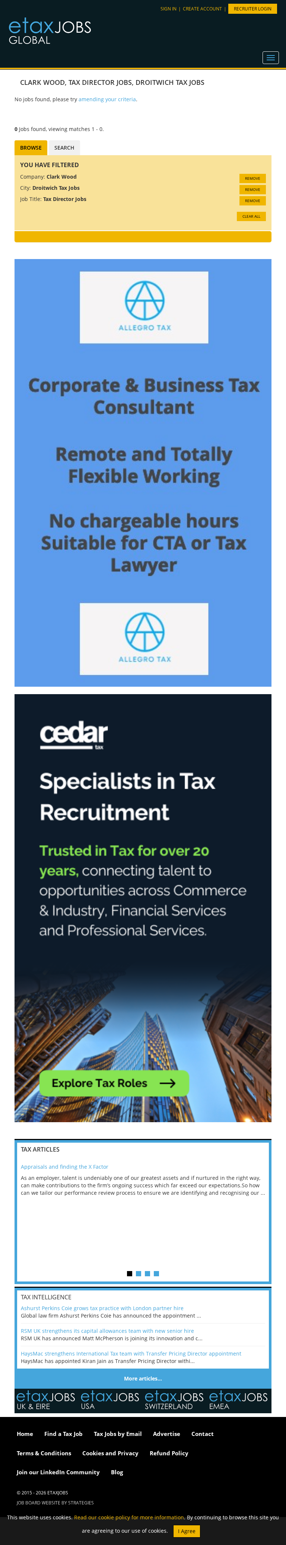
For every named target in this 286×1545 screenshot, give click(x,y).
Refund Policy (169, 1453)
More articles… (143, 1378)
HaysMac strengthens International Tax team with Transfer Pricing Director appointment (131, 1353)
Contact (202, 1433)
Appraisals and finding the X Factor (64, 1166)
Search (64, 147)
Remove (252, 178)
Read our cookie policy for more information (129, 1517)
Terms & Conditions (44, 1453)
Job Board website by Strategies (55, 1503)
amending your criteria (107, 99)
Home (25, 1433)
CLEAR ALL (251, 216)
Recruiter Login (252, 9)
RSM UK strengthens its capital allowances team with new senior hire (107, 1330)
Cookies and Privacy (110, 1453)
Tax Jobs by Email (118, 1433)
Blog (117, 1472)
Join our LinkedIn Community (58, 1472)
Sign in (169, 9)
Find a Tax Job (63, 1433)
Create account (202, 9)
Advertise (166, 1433)
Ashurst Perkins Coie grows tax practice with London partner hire (102, 1308)
